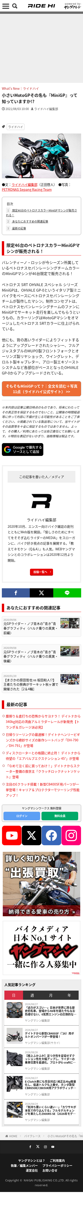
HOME (13, 1136)
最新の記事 (16, 228)
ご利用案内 (57, 1160)
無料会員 (59, 816)
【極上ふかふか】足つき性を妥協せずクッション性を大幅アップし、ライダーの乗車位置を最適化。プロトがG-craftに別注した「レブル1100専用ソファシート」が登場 (50, 1059)
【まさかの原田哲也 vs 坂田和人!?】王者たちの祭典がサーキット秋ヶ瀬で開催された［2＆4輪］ (30, 684)
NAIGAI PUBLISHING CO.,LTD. (44, 1180)
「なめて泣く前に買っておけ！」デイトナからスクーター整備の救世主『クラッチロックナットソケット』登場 (43, 771)
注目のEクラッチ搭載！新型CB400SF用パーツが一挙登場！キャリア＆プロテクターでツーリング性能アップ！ (43, 789)
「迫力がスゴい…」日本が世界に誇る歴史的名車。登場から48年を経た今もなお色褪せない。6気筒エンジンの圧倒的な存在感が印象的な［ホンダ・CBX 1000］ (50, 1011)
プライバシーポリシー (57, 1165)
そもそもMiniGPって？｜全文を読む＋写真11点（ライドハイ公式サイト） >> (41, 388)
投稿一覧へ (40, 572)
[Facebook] (16, 592)
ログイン (21, 816)
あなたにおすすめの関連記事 (27, 221)
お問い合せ (49, 1170)
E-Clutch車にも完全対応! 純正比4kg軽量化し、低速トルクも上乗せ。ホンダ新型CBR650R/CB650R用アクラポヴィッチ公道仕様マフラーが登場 (50, 1085)
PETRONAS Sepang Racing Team (27, 189)
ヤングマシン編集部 (37, 1020)
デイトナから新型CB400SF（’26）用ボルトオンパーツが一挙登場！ (49, 1035)
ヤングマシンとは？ (31, 1160)
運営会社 (32, 1170)
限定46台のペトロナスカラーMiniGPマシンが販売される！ (41, 212)
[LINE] (67, 592)
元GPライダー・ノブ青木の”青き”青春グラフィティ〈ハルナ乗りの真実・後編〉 (30, 656)
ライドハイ (15, 127)
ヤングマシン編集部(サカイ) (42, 1042)
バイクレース (32, 1136)
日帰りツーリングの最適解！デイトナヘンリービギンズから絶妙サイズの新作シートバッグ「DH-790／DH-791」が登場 (43, 740)
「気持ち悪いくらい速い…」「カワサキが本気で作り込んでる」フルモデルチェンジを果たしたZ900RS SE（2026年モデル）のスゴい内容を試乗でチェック (50, 1110)
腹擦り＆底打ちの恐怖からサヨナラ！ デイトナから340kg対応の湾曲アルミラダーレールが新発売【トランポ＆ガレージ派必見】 (43, 721)
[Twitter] (41, 592)
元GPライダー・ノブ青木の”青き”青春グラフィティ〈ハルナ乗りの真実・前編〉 (30, 628)
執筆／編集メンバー (24, 1165)
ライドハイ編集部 (46, 109)
